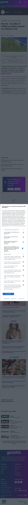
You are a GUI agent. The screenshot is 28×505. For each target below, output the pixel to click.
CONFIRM (8, 293)
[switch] (23, 232)
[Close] (25, 206)
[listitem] (14, 229)
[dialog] (14, 252)
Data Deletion (6, 298)
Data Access (14, 298)
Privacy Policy (21, 298)
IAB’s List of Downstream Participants (15, 225)
